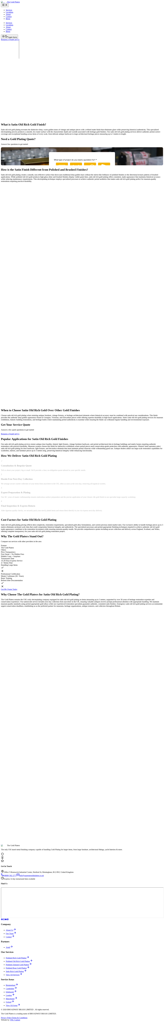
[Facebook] (2, 920)
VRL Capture (15, 1020)
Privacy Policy (6, 1018)
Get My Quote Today (9, 589)
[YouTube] (6, 920)
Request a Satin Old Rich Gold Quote (15, 94)
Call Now (36, 94)
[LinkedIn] (8, 920)
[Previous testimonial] (3, 744)
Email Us (17, 772)
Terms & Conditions (19, 1018)
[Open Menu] (5, 5)
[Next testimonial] (3, 748)
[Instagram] (4, 920)
